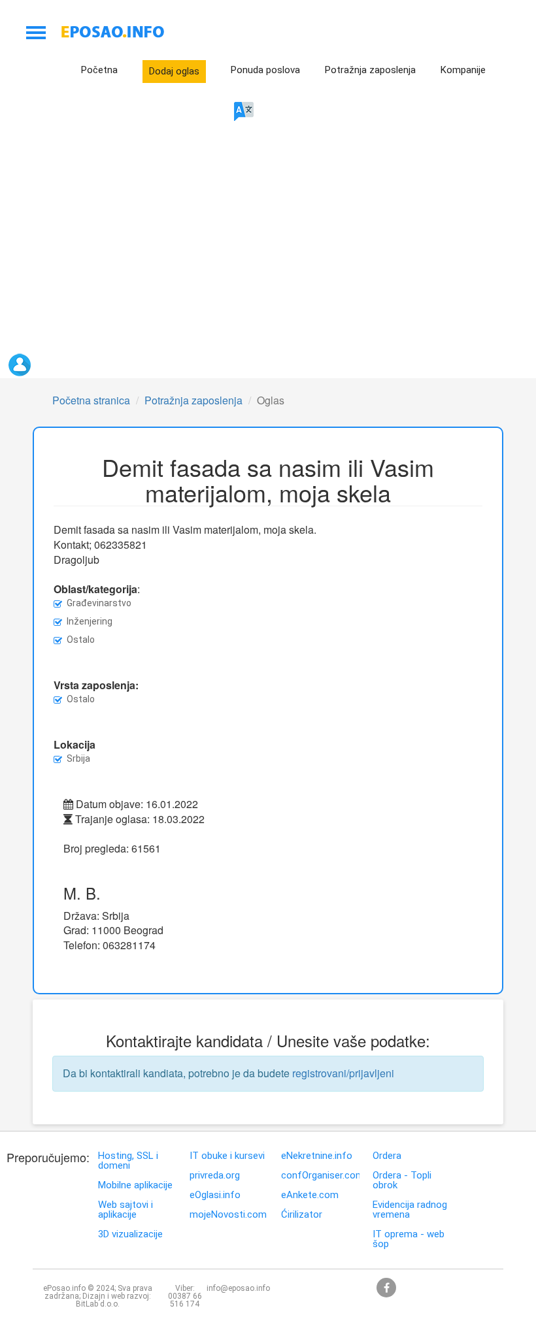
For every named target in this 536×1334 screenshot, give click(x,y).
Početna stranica (91, 400)
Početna (99, 70)
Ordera (387, 1156)
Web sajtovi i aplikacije (125, 1210)
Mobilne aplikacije (135, 1185)
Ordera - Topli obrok (402, 1180)
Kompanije (463, 70)
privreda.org (215, 1175)
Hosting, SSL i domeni (128, 1161)
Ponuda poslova (265, 70)
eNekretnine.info (316, 1156)
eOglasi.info (215, 1195)
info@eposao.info (238, 1288)
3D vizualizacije (130, 1234)
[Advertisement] (291, 241)
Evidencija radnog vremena (410, 1210)
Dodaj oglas (174, 71)
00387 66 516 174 (185, 1300)
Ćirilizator (301, 1215)
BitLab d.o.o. (98, 1304)
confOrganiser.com (320, 1175)
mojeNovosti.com (228, 1215)
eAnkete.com (310, 1195)
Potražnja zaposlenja (370, 70)
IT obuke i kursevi (227, 1156)
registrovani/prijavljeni (343, 1073)
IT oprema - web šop (408, 1239)
